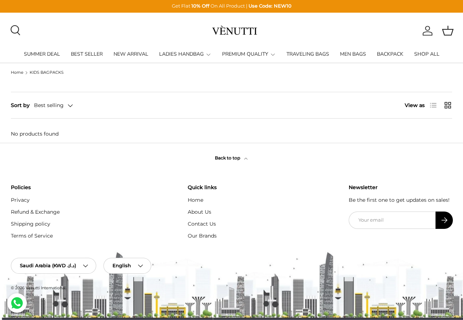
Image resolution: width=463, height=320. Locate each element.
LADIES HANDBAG (181, 54)
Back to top (228, 158)
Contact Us (202, 224)
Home (17, 73)
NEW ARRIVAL (131, 54)
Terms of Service (32, 235)
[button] (448, 31)
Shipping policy (30, 224)
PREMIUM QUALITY (245, 54)
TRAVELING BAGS (307, 54)
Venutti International (45, 288)
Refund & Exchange (35, 212)
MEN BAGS (353, 54)
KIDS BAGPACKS (47, 73)
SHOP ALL (426, 54)
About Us (199, 212)
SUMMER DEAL (42, 54)
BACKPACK (390, 54)
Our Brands (202, 235)
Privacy (20, 200)
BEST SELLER (87, 54)
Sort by (20, 105)
